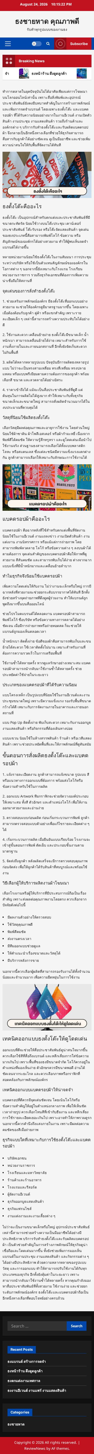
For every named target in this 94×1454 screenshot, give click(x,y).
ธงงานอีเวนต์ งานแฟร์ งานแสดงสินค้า (37, 1390)
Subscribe (79, 43)
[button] (8, 43)
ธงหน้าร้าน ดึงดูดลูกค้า (44, 73)
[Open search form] (48, 43)
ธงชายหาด (16, 1424)
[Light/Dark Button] (37, 43)
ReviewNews (34, 1448)
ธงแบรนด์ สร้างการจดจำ (27, 1361)
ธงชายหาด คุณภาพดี (47, 21)
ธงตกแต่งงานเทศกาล (24, 1380)
